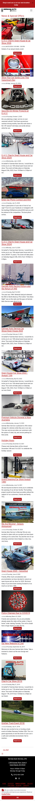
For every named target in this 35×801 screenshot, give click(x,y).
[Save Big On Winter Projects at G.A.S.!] (17, 99)
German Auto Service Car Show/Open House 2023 (12, 329)
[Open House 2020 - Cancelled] (17, 558)
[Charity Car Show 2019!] (13, 670)
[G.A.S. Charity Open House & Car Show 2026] (17, 29)
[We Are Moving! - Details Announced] (17, 512)
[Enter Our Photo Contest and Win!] (17, 188)
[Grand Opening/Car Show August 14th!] (17, 467)
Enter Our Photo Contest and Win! (16, 200)
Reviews (18, 785)
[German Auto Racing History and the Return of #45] (17, 274)
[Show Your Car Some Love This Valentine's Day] (17, 65)
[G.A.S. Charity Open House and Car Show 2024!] (17, 230)
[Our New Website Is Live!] (17, 636)
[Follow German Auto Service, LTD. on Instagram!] (19, 778)
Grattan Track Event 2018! (13, 723)
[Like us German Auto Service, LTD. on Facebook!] (16, 778)
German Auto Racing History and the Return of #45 (16, 287)
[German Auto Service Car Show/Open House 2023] (17, 316)
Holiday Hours (7, 440)
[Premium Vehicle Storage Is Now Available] (17, 405)
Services (11, 783)
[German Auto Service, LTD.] (8, 10)
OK (18, 797)
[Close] (32, 2)
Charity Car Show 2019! (11, 681)
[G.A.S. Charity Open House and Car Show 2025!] (17, 143)
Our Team (11, 785)
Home (4, 783)
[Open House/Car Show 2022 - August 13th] (17, 361)
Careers (26, 785)
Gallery (30, 783)
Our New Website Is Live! (12, 643)
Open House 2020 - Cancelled (14, 571)
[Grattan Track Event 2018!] (17, 711)
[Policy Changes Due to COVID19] (17, 601)
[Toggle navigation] (31, 10)
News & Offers (20, 783)
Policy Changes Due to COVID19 (15, 613)
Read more (17, 53)
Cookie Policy (6, 794)
